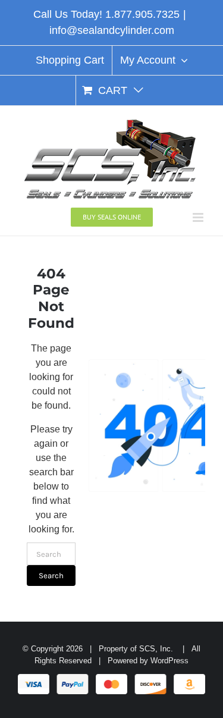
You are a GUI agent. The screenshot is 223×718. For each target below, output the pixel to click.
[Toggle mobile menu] (199, 217)
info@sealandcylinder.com (111, 30)
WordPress (169, 660)
